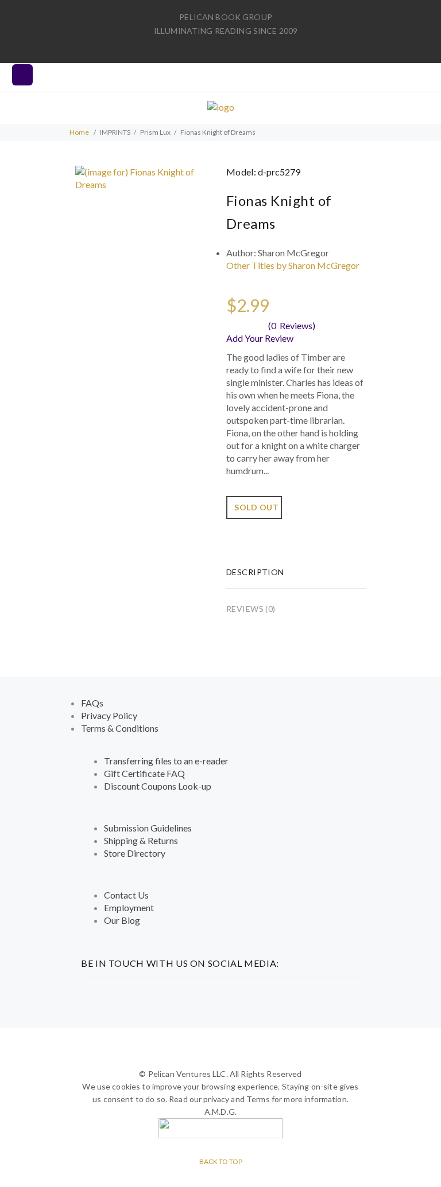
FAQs (92, 702)
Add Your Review (259, 338)
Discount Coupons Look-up (157, 785)
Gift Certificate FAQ (144, 773)
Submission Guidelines (148, 827)
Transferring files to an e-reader (166, 760)
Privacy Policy (109, 715)
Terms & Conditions (119, 728)
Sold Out (256, 507)
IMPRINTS (115, 132)
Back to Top (220, 1161)
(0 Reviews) (291, 325)
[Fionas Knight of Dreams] (145, 176)
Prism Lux (155, 132)
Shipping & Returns (141, 840)
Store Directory (134, 853)
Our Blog (122, 920)
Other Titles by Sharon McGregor (292, 265)
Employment (129, 907)
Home (79, 132)
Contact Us (126, 894)
